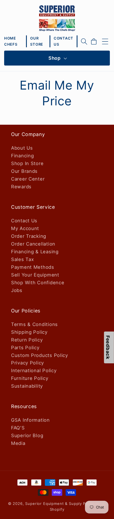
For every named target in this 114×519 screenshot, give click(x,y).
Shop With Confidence (37, 282)
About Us (22, 148)
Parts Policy (25, 347)
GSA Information (30, 420)
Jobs (16, 290)
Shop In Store (27, 163)
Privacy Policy (27, 363)
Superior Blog (27, 435)
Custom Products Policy (39, 355)
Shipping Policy (29, 332)
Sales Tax (22, 259)
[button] (84, 41)
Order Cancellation (33, 244)
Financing (22, 155)
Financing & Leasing (35, 251)
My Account (25, 228)
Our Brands (24, 171)
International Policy (33, 370)
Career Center (28, 179)
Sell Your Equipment (35, 275)
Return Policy (27, 340)
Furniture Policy (29, 378)
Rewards (21, 186)
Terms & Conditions (34, 324)
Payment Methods (32, 267)
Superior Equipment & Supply (53, 503)
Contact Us (24, 220)
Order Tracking (28, 236)
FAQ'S (18, 428)
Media (18, 443)
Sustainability (27, 386)
